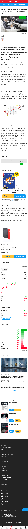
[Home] (16, 527)
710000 (2, 266)
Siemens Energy (4, 348)
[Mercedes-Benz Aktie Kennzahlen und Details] (14, 287)
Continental (3, 330)
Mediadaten (4, 443)
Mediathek (3, 468)
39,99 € (11, 420)
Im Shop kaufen (20, 196)
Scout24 (2, 344)
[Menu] (26, 1)
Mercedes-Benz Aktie (5, 264)
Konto (13, 200)
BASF (2, 334)
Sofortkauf (10, 196)
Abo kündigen (4, 461)
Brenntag (3, 338)
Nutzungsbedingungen (6, 447)
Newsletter (4, 470)
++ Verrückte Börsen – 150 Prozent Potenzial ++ (14, 4)
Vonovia (2, 342)
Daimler (3, 35)
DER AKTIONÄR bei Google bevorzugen (9, 42)
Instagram (6, 498)
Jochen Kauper (16, 39)
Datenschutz (4, 449)
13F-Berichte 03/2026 (14, 424)
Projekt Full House (13, 413)
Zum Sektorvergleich (6, 318)
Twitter (6, 504)
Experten (3, 472)
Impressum (3, 445)
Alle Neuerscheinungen (23, 399)
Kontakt (6, 493)
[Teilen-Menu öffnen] (21, 527)
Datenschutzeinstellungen (7, 454)
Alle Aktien (3, 466)
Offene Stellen (4, 458)
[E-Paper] (11, 527)
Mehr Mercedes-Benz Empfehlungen (19, 390)
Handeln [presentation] (25, 510)
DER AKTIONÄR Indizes (6, 479)
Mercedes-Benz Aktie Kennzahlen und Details (10, 302)
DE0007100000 (8, 266)
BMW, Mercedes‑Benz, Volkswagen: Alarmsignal (12, 387)
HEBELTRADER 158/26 (14, 402)
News (12, 335)
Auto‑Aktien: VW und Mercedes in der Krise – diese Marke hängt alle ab (13, 382)
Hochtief (3, 346)
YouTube (6, 496)
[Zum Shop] (7, 527)
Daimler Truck (4, 336)
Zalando (2, 332)
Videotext (3, 456)
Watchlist (5, 269)
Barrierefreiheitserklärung (7, 452)
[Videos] (2, 527)
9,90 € (11, 409)
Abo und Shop (4, 481)
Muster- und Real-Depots (7, 477)
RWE (2, 340)
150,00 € (11, 431)
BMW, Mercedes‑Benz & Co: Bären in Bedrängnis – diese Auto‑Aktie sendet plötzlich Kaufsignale (13, 377)
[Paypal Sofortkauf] (8, 256)
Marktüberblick (4, 475)
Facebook (6, 501)
